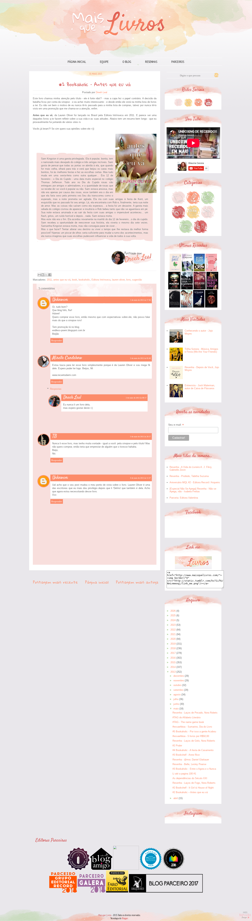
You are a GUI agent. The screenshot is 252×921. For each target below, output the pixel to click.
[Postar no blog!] (43, 275)
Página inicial (77, 62)
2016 (173, 657)
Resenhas (151, 62)
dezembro (178, 675)
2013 (173, 671)
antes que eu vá (61, 279)
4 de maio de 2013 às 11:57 (140, 478)
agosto (177, 694)
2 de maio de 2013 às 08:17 (136, 398)
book (74, 279)
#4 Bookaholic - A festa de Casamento (192, 750)
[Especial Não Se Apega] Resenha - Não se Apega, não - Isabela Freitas (193, 490)
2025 (173, 615)
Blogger (125, 918)
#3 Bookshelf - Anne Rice (186, 754)
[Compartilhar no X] (46, 275)
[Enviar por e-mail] (39, 275)
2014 (173, 667)
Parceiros (177, 62)
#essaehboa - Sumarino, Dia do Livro (192, 726)
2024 (173, 620)
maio (176, 708)
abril (175, 798)
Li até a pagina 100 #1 (184, 773)
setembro (178, 690)
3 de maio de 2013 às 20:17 (140, 437)
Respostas (55, 389)
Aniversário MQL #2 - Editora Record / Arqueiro (195, 482)
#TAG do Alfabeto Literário (186, 717)
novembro (178, 680)
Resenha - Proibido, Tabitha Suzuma (189, 476)
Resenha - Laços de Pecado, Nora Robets (195, 712)
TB (54, 436)
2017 (173, 653)
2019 (173, 643)
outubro (177, 685)
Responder (56, 340)
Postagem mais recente (55, 582)
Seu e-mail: (176, 424)
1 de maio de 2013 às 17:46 (140, 300)
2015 (173, 662)
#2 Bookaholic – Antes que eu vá (190, 792)
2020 (173, 639)
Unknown (60, 300)
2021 (173, 634)
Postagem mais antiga (137, 582)
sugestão (137, 279)
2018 (173, 648)
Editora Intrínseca (101, 279)
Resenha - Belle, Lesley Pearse (189, 764)
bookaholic (84, 279)
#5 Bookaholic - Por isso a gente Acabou (194, 731)
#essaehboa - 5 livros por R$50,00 (190, 736)
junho (176, 704)
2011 (49, 279)
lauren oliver (118, 279)
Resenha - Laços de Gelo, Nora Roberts (193, 740)
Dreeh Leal (72, 397)
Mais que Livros (104, 915)
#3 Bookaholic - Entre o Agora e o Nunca (194, 768)
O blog (126, 62)
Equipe (104, 62)
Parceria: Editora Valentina (184, 497)
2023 (173, 624)
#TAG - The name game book (188, 722)
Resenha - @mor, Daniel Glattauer (190, 759)
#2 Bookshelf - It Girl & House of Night (193, 787)
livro (128, 279)
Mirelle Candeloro (67, 358)
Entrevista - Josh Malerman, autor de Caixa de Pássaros (200, 387)
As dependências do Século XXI (189, 778)
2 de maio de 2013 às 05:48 (140, 358)
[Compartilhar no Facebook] (50, 275)
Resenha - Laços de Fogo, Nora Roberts (193, 782)
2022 (173, 629)
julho (175, 699)
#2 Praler (177, 745)
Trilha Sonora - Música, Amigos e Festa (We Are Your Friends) (201, 350)
